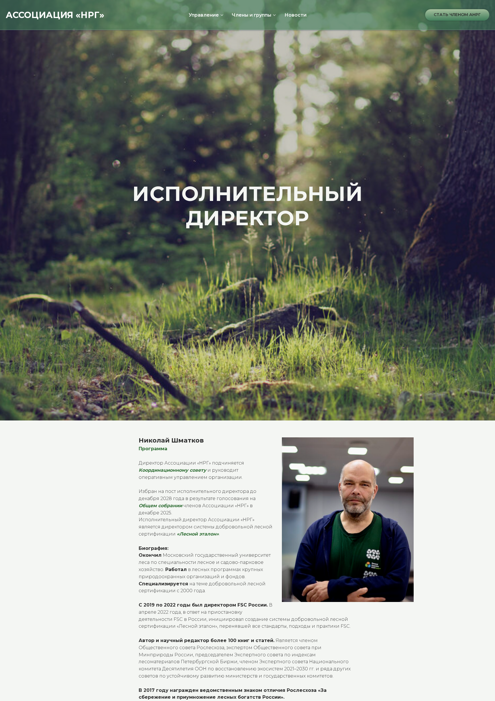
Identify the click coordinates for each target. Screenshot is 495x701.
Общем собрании (160, 505)
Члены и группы (251, 15)
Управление (204, 15)
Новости (295, 15)
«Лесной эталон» (198, 534)
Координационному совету (172, 470)
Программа (153, 448)
